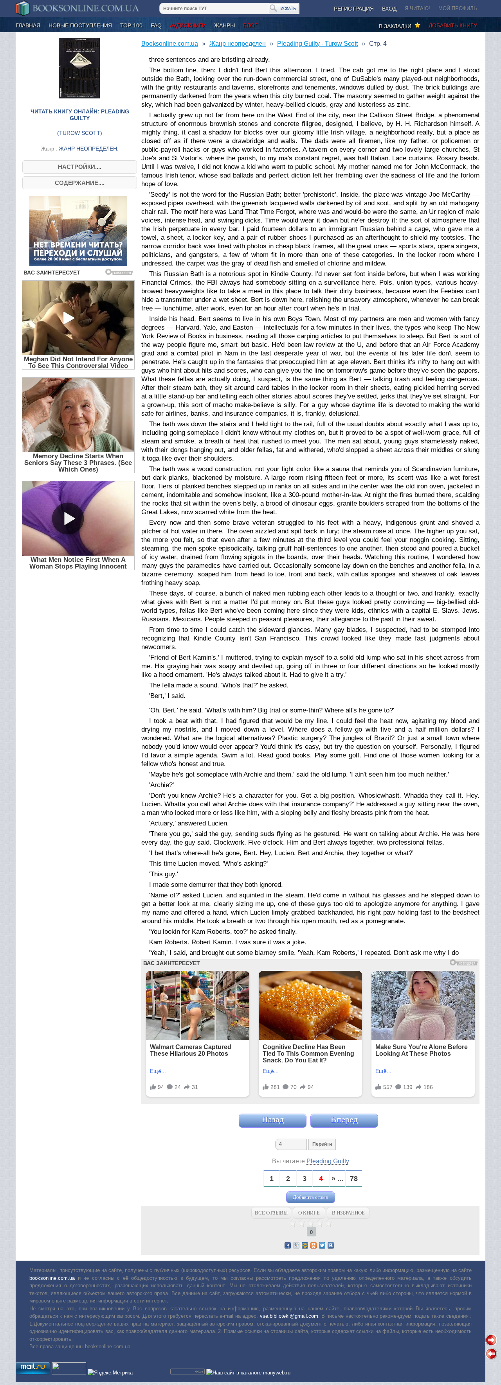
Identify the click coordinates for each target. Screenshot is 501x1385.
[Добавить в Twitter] (322, 1245)
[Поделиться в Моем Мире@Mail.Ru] (305, 1245)
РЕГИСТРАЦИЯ (354, 8)
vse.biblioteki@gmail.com (289, 1316)
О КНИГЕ (309, 1213)
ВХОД (389, 8)
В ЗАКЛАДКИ (396, 26)
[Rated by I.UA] (69, 1373)
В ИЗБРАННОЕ (348, 1213)
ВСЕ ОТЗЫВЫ (271, 1213)
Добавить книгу (453, 25)
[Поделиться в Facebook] (288, 1245)
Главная (28, 25)
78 (354, 1178)
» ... (337, 1178)
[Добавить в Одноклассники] (313, 1245)
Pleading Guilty (327, 1161)
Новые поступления (80, 25)
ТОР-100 (131, 25)
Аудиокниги (188, 25)
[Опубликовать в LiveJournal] (296, 1245)
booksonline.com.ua (52, 1278)
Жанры (224, 25)
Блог (250, 25)
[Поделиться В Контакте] (331, 1245)
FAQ (156, 25)
